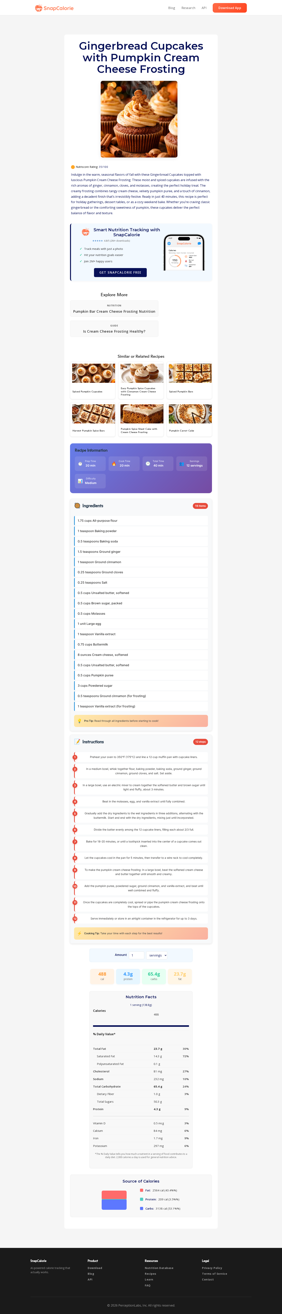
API (204, 8)
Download (95, 1268)
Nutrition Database (159, 1268)
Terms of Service (214, 1273)
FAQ (148, 1285)
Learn (149, 1279)
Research (188, 8)
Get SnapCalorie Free (120, 272)
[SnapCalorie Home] (55, 8)
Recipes (150, 1273)
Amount (121, 955)
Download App (230, 8)
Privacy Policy (212, 1268)
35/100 (103, 167)
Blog (171, 8)
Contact (208, 1279)
